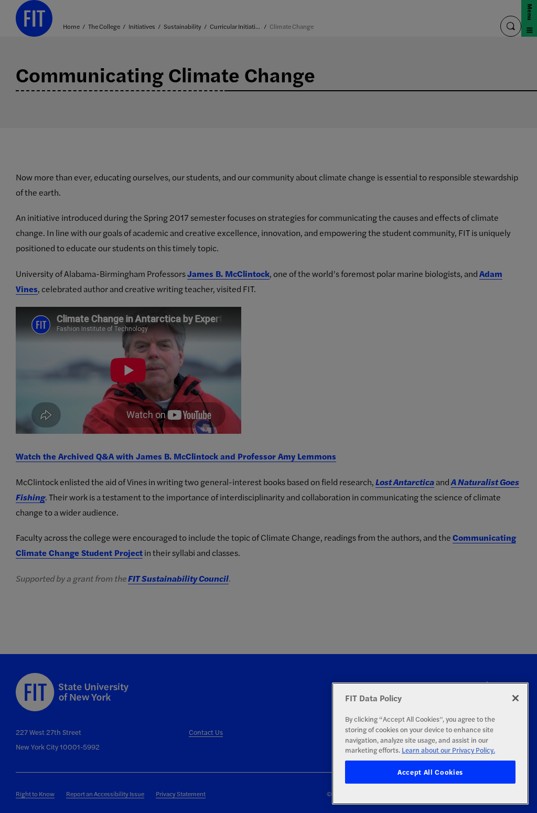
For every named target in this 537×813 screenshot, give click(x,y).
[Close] (515, 698)
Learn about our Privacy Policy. (448, 750)
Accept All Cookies (430, 772)
